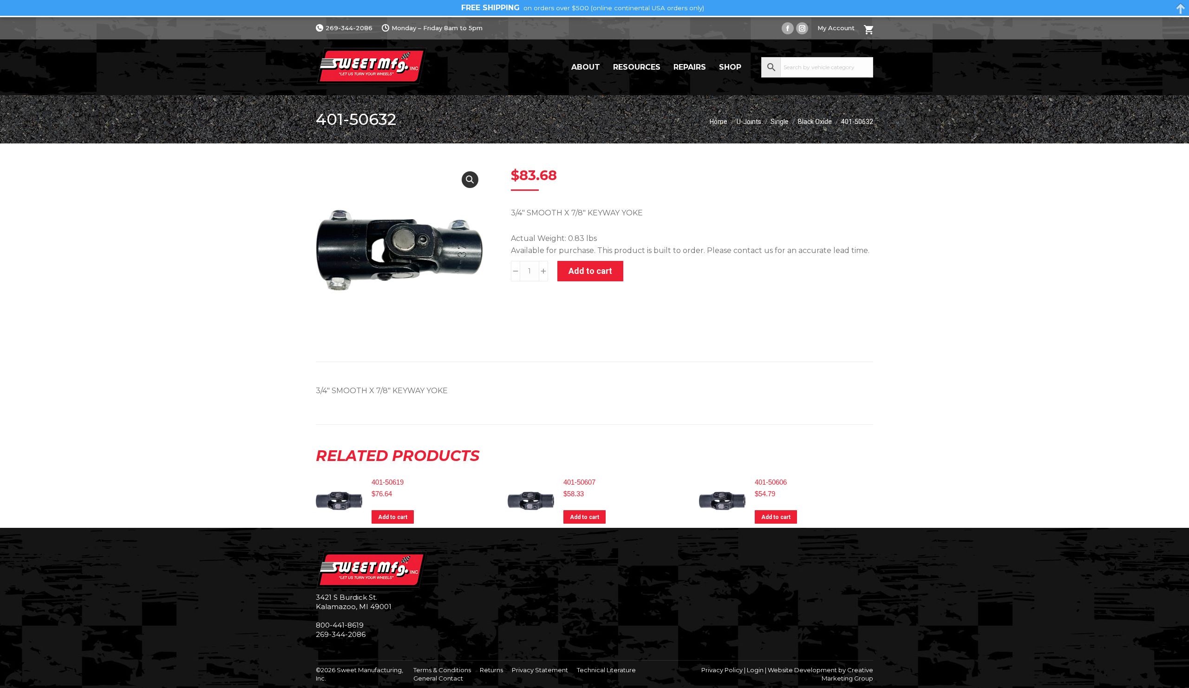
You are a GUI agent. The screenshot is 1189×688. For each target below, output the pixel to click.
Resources (636, 67)
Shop (730, 67)
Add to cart (590, 271)
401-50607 (579, 482)
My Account (836, 28)
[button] (470, 179)
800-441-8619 (340, 625)
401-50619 (388, 482)
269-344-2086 (349, 28)
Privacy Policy (722, 670)
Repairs (689, 67)
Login (755, 670)
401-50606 (771, 482)
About (585, 67)
